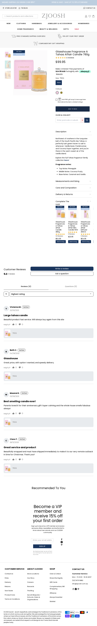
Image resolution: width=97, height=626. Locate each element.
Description (61, 131)
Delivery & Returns (64, 194)
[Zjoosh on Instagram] (62, 542)
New (9, 23)
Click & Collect (55, 574)
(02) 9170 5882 (77, 580)
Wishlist (52, 601)
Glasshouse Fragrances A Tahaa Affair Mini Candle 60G (73, 226)
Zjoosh (11, 612)
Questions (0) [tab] (71, 286)
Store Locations (33, 574)
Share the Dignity (56, 578)
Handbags (37, 23)
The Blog (30, 590)
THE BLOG (24, 8)
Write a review (62, 268)
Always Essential (56, 597)
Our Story (30, 578)
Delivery (8, 582)
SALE (77, 29)
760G (59, 82)
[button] (61, 57)
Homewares (83, 23)
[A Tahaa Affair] (57, 92)
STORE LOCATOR (11, 8)
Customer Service (14, 569)
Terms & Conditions (12, 599)
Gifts (66, 29)
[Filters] (6, 294)
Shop (52, 569)
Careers (30, 582)
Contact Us (9, 574)
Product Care (10, 595)
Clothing (21, 23)
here (66, 160)
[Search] (87, 120)
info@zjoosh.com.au (80, 584)
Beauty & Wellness (48, 29)
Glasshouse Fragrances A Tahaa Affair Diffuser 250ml (85, 227)
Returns (8, 586)
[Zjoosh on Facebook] (62, 540)
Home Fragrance (25, 29)
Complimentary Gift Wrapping (57, 587)
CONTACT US (90, 8)
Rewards (30, 586)
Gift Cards (53, 582)
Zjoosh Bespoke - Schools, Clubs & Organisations (34, 597)
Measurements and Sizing (67, 181)
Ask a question (62, 273)
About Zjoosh (35, 569)
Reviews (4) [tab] (26, 286)
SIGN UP (42, 546)
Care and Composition (66, 187)
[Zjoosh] (53, 16)
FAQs (7, 578)
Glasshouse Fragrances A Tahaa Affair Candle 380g (60, 227)
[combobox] (20, 16)
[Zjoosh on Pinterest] (62, 545)
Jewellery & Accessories (60, 23)
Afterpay (53, 593)
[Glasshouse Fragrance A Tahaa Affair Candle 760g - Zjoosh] (30, 72)
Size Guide (9, 590)
